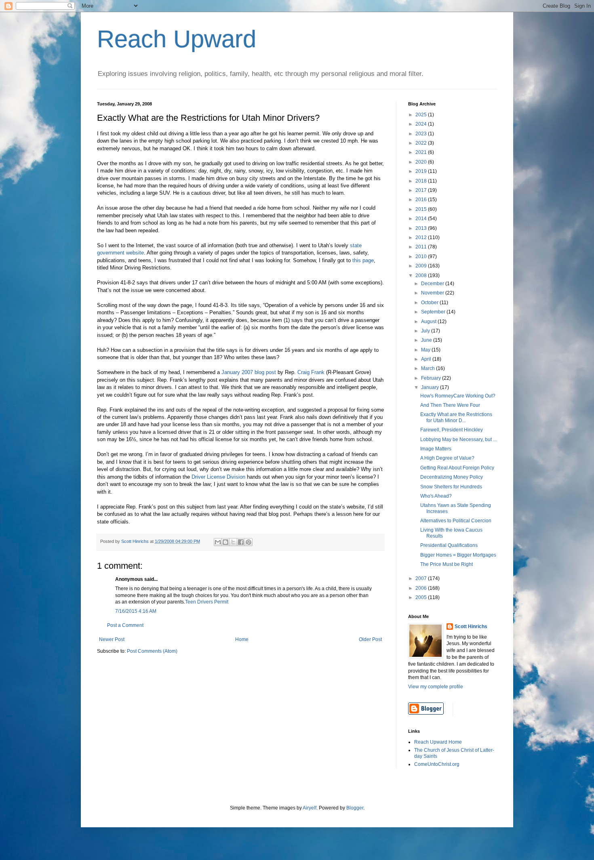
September (434, 312)
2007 (421, 578)
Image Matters (435, 449)
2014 (421, 218)
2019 (421, 171)
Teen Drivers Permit (206, 602)
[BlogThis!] (225, 542)
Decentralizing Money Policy (451, 477)
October (430, 302)
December (433, 283)
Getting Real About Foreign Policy (457, 468)
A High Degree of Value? (447, 458)
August (429, 321)
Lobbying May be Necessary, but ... (458, 439)
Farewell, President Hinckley (451, 430)
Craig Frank (310, 372)
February (431, 378)
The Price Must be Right (446, 564)
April (426, 359)
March (428, 368)
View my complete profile (435, 687)
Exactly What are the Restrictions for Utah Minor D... (456, 417)
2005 (421, 597)
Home (242, 639)
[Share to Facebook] (241, 542)
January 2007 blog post (248, 372)
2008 (421, 275)
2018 (421, 181)
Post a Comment (125, 625)
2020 (421, 162)
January (430, 387)
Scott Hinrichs (471, 626)
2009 (421, 266)
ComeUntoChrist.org (436, 764)
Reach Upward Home (438, 742)
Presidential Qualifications (449, 545)
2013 (421, 228)
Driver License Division (218, 477)
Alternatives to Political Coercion (455, 521)
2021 (421, 152)
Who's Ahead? (436, 496)
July (426, 331)
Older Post (370, 639)
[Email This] (218, 542)
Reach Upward (176, 39)
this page (363, 260)
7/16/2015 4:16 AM (135, 611)
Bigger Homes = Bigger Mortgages (458, 555)
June (427, 340)
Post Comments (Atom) (152, 651)
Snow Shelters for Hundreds (451, 487)
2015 (421, 209)
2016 (421, 199)
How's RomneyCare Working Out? (457, 396)
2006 (421, 588)
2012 (421, 237)
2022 (421, 143)
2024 (421, 124)
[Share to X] (233, 542)
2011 (421, 247)
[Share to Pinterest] (248, 542)
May (426, 350)
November (433, 293)
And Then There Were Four (450, 405)
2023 (421, 134)
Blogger (354, 808)
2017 (421, 190)
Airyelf (309, 808)
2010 (421, 256)
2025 (421, 115)
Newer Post (111, 639)
